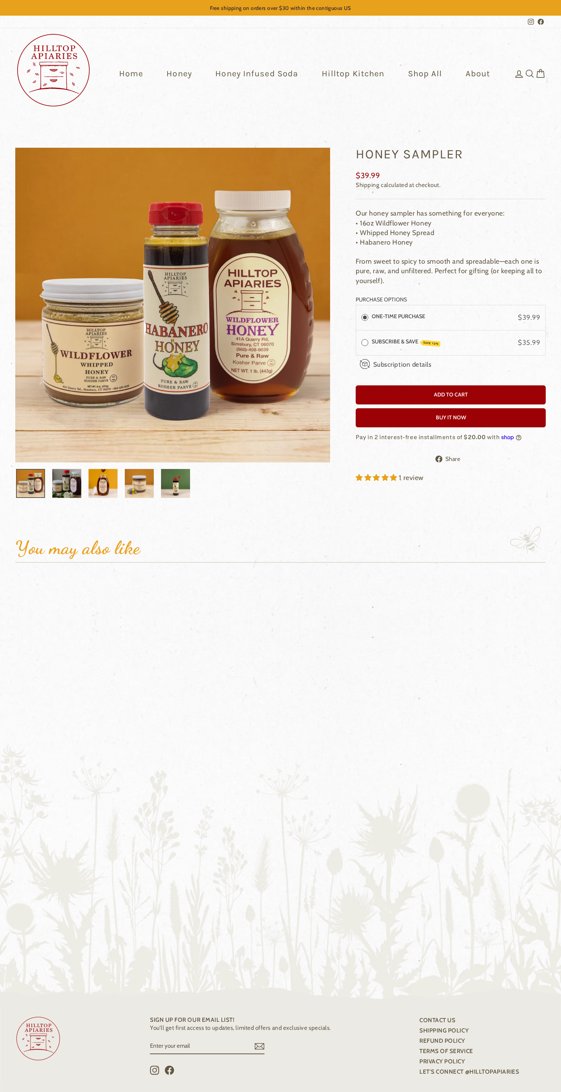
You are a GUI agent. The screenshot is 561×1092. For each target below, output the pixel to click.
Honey (179, 74)
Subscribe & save (405, 342)
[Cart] (540, 73)
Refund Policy (442, 1040)
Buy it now (451, 417)
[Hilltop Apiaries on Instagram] (154, 1070)
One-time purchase (398, 316)
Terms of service (446, 1051)
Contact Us (437, 1020)
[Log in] (519, 73)
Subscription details (402, 364)
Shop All (425, 74)
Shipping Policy (444, 1030)
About (478, 74)
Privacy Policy (442, 1061)
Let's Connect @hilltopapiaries (469, 1071)
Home (131, 74)
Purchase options (381, 299)
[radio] (364, 317)
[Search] (529, 73)
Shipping (367, 184)
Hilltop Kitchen (353, 74)
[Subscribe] (259, 1046)
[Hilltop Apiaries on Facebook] (169, 1070)
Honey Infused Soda (256, 74)
